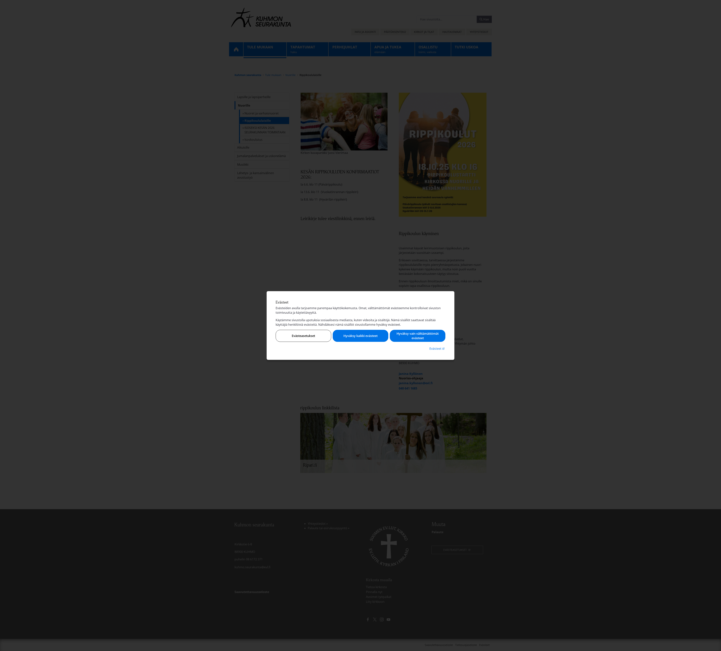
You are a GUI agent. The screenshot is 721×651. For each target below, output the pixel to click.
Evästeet (437, 348)
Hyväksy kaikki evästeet (360, 336)
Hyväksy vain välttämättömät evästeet (418, 336)
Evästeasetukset (303, 336)
